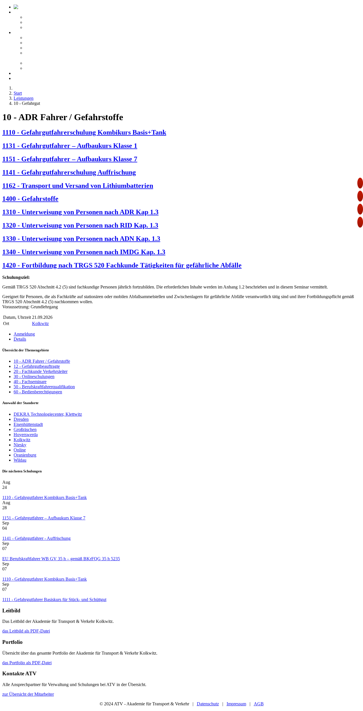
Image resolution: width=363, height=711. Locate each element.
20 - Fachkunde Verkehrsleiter (40, 371)
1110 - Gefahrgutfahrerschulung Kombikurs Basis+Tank (84, 132)
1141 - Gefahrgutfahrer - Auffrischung (36, 538)
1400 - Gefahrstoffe (30, 198)
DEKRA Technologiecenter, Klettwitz (48, 414)
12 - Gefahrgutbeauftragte (37, 366)
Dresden (21, 419)
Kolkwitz (40, 323)
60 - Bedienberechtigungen (38, 391)
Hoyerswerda (26, 434)
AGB (259, 703)
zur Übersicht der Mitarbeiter (28, 694)
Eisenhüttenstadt (28, 424)
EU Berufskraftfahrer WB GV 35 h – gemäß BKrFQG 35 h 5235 (61, 558)
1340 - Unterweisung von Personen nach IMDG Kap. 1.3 (83, 252)
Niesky (20, 444)
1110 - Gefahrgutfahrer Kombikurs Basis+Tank (44, 497)
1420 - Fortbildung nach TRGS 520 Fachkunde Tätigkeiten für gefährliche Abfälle (122, 265)
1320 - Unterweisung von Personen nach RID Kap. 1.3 (80, 225)
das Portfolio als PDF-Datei (27, 662)
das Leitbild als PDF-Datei (26, 631)
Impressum (236, 703)
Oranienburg (25, 455)
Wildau (20, 460)
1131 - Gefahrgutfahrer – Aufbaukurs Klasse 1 (69, 145)
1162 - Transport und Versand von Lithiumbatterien (77, 185)
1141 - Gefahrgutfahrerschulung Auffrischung (69, 172)
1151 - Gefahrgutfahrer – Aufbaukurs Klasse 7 (69, 159)
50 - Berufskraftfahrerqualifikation (44, 386)
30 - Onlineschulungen (34, 376)
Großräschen (25, 429)
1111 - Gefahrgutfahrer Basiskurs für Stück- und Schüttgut (54, 599)
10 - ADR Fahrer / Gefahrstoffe (42, 361)
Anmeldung (24, 334)
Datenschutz (208, 703)
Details (20, 339)
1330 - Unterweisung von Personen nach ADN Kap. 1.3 (81, 238)
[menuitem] (53, 7)
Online (20, 449)
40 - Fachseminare (30, 381)
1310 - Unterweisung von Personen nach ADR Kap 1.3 (80, 212)
